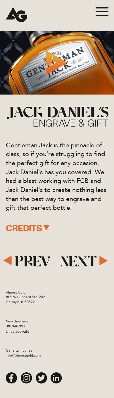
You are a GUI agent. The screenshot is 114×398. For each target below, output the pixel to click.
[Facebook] (11, 378)
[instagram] (26, 378)
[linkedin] (56, 378)
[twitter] (41, 378)
